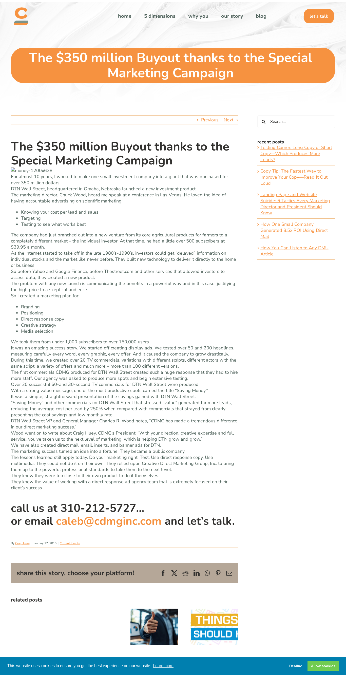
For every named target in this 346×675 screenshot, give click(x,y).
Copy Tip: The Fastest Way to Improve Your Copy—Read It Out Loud (294, 177)
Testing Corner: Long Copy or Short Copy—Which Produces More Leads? (296, 153)
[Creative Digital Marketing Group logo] (21, 10)
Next (228, 120)
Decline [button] (295, 666)
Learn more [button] (163, 666)
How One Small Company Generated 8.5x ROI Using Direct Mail (294, 230)
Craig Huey (22, 543)
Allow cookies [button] (323, 666)
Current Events (70, 543)
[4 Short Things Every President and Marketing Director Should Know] (214, 612)
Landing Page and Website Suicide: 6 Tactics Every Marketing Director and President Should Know (295, 204)
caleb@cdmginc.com (109, 521)
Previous (210, 120)
